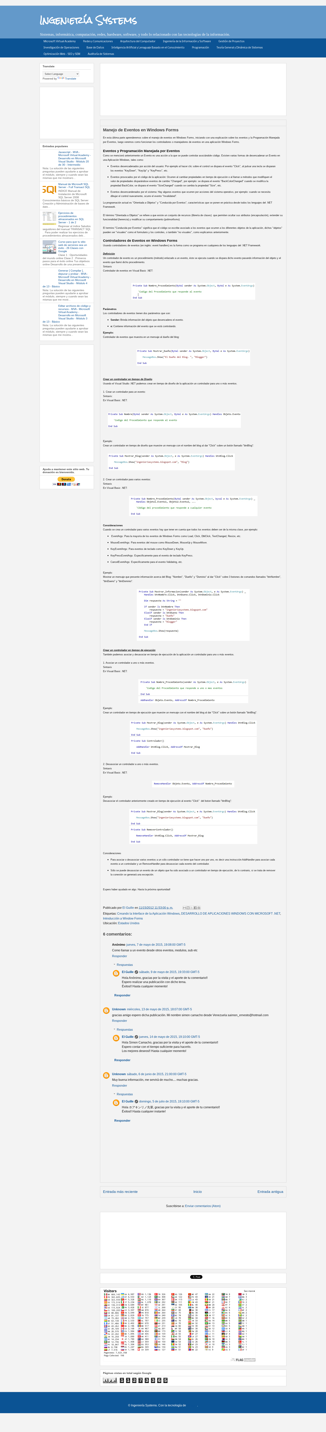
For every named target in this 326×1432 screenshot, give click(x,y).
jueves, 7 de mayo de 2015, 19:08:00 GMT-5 (155, 944)
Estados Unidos (128, 923)
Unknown (119, 1009)
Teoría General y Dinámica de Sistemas (240, 47)
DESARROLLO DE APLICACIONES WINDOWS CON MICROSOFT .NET (230, 913)
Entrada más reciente (120, 1192)
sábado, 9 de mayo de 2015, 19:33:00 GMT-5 (169, 972)
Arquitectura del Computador (137, 41)
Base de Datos (95, 47)
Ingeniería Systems (88, 20)
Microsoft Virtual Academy (60, 41)
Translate (70, 78)
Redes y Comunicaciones (98, 41)
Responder (119, 956)
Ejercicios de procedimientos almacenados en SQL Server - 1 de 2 (71, 217)
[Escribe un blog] (188, 908)
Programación (200, 47)
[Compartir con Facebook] (195, 908)
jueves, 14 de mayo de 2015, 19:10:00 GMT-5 (169, 1036)
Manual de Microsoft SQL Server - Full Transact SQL (74, 186)
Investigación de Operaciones (61, 47)
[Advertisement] (194, 88)
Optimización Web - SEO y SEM (62, 54)
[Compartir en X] (192, 908)
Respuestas (125, 964)
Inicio (197, 1192)
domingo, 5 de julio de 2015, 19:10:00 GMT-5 (169, 1101)
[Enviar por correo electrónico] (184, 908)
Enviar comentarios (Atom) (203, 1206)
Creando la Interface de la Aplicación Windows (148, 913)
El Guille (128, 972)
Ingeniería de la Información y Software (187, 41)
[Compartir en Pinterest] (199, 908)
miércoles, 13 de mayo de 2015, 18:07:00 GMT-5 (159, 1009)
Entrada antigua (270, 1192)
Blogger (192, 1405)
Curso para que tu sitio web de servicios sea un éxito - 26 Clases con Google (72, 246)
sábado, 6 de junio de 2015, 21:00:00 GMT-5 (156, 1074)
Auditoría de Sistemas (101, 54)
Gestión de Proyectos (231, 41)
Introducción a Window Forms (123, 918)
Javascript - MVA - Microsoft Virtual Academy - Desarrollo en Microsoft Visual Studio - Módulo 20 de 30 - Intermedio (74, 158)
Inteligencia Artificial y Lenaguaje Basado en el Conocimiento (148, 47)
